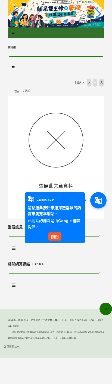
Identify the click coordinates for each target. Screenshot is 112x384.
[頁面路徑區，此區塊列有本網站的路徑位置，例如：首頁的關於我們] (9, 91)
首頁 (16, 91)
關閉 (55, 237)
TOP (105, 309)
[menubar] (13, 33)
